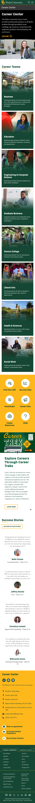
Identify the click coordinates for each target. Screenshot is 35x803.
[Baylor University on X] (18, 796)
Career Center (8, 7)
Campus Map (6, 767)
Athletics (5, 756)
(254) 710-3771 (11, 717)
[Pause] (30, 509)
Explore (5, 36)
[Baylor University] (12, 2)
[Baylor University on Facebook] (10, 796)
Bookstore (6, 762)
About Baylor (6, 753)
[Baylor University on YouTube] (29, 796)
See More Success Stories (12, 526)
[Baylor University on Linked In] (21, 796)
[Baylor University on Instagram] (14, 796)
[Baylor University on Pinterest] (25, 796)
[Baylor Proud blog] (6, 796)
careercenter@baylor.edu (14, 714)
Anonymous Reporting (9, 774)
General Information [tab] (10, 750)
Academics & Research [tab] (27, 750)
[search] (28, 3)
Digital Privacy (7, 784)
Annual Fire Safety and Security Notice (9, 777)
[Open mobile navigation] (32, 3)
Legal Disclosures (8, 787)
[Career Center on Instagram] (4, 680)
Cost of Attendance (8, 781)
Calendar (5, 764)
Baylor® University (15, 798)
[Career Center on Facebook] (8, 680)
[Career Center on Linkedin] (13, 680)
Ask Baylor (6, 759)
